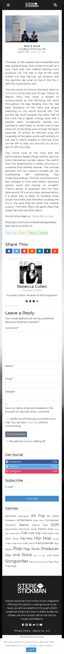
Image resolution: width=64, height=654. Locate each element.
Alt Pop (38, 516)
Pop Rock (31, 549)
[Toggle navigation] (9, 5)
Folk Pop (35, 533)
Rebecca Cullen (38, 52)
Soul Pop (39, 562)
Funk (56, 533)
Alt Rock (53, 515)
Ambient (10, 520)
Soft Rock (53, 555)
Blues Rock (38, 520)
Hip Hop (42, 538)
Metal (8, 549)
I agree (31, 649)
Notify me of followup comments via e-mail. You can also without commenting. (30, 422)
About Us (38, 630)
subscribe (32, 422)
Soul (31, 562)
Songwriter (16, 561)
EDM (55, 525)
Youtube (48, 216)
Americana (24, 520)
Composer (52, 520)
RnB (16, 555)
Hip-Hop (26, 538)
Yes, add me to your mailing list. (27, 441)
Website (10, 391)
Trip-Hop (53, 561)
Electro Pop (45, 529)
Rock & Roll (39, 556)
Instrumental (44, 543)
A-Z (48, 630)
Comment (12, 328)
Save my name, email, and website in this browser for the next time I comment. (29, 410)
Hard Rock (12, 538)
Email (9, 378)
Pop (17, 548)
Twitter (35, 216)
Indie (7, 543)
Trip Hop (10, 566)
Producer (50, 548)
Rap (8, 555)
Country (10, 524)
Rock (27, 554)
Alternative (23, 516)
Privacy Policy (22, 630)
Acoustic (10, 515)
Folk (24, 533)
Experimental (15, 534)
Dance (24, 525)
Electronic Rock (28, 529)
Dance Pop (40, 525)
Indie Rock (28, 543)
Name (9, 366)
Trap (46, 562)
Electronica (11, 529)
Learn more (45, 645)
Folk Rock (47, 533)
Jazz (56, 543)
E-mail (9, 487)
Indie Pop (16, 543)
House (56, 539)
